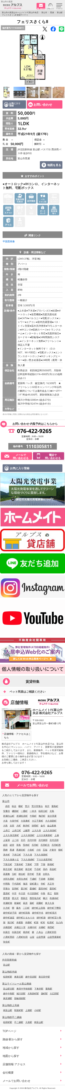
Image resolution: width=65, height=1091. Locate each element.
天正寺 (50, 883)
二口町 (26, 907)
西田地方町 (35, 898)
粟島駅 (48, 988)
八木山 (39, 932)
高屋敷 (6, 874)
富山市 (44, 12)
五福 (45, 849)
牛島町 (33, 815)
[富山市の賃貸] (18, 6)
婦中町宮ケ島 (54, 917)
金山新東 (51, 825)
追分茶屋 (52, 815)
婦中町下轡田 (54, 907)
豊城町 (33, 888)
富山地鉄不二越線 (12, 1017)
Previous (3, 59)
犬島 (52, 811)
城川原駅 (20, 993)
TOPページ (9, 1031)
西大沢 (15, 898)
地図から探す (11, 1056)
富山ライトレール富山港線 (16, 983)
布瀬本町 (54, 898)
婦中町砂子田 (10, 912)
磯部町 (15, 811)
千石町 (37, 869)
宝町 (14, 874)
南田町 (50, 927)
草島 (18, 844)
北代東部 (42, 840)
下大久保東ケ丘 (11, 859)
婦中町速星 (8, 917)
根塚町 (17, 903)
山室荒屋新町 (54, 936)
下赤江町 (16, 854)
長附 (56, 893)
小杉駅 (37, 1010)
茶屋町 (50, 878)
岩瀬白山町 (8, 815)
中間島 (6, 883)
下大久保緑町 (27, 859)
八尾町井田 (50, 932)
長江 (49, 893)
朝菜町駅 (18, 1010)
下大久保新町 (41, 854)
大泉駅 (28, 1022)
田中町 (30, 874)
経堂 (12, 844)
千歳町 (33, 878)
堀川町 (10, 922)
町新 (36, 922)
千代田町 (16, 883)
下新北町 (7, 864)
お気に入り (50, 8)
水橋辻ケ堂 (19, 927)
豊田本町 (42, 888)
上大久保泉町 (50, 830)
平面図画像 (9, 241)
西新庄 (24, 898)
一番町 (24, 811)
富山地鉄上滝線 (10, 1005)
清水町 (6, 854)
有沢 (47, 806)
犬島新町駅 (33, 993)
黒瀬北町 (20, 849)
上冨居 (6, 840)
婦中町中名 (37, 912)
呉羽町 (35, 844)
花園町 (39, 903)
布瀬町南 (7, 903)
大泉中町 (14, 820)
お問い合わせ (42, 104)
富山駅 (60, 12)
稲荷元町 (42, 811)
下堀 (43, 864)
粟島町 (54, 806)
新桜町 (50, 864)
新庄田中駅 (44, 976)
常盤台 (6, 888)
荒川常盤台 (37, 806)
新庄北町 (7, 869)
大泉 (5, 820)
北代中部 (31, 840)
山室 (32, 936)
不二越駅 (18, 1022)
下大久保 (27, 854)
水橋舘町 (7, 927)
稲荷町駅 (7, 976)
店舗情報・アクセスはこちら (17, 735)
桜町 (60, 849)
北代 (23, 840)
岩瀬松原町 (22, 815)
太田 (12, 825)
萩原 (25, 903)
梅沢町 (42, 815)
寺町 (43, 883)
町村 (43, 922)
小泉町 (30, 849)
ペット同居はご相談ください (28, 691)
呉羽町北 (45, 844)
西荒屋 (6, 898)
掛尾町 (35, 825)
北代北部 (54, 840)
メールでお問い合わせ (16, 1081)
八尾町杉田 (22, 936)
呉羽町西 (56, 844)
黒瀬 (52, 12)
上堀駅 (28, 1010)
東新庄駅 (18, 976)
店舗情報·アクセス (14, 1064)
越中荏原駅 (31, 976)
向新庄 (6, 932)
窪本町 (26, 844)
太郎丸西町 (8, 878)
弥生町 (6, 941)
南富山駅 (7, 1010)
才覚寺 (52, 849)
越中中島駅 (8, 993)
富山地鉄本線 (9, 971)
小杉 (38, 849)
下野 (36, 864)
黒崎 (5, 849)
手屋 (38, 874)
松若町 (50, 922)
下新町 (28, 864)
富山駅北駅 (8, 988)
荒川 (27, 806)
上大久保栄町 (27, 835)
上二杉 (15, 840)
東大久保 (49, 903)
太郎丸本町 (22, 878)
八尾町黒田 (8, 936)
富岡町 (15, 888)
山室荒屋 (40, 936)
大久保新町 (51, 820)
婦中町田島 (24, 912)
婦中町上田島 (38, 907)
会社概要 (8, 1072)
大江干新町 (37, 820)
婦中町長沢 (51, 912)
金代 (43, 825)
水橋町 (42, 927)
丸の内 (59, 922)
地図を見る (54, 165)
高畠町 (53, 869)
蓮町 (32, 903)
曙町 (20, 806)
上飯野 (26, 830)
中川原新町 (33, 893)
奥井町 (26, 825)
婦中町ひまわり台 (25, 917)
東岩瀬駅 (7, 998)
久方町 (6, 907)
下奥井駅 (38, 988)
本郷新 (19, 922)
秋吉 (14, 806)
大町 (18, 825)
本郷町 (28, 922)
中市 (14, 893)
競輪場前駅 (19, 998)
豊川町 (24, 888)
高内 (45, 869)
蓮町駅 (44, 993)
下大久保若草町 (44, 859)
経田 (5, 844)
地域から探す (11, 1047)
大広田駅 (54, 993)
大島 (5, 825)
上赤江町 (16, 830)
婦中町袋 (41, 917)
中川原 (22, 893)
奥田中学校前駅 (24, 988)
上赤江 (6, 830)
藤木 (18, 907)
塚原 (25, 883)
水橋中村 (32, 927)
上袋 (56, 835)
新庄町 (28, 869)
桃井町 (26, 932)
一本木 (33, 811)
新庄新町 (18, 869)
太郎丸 (46, 874)
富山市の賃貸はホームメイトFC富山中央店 (20, 12)
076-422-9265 (34, 431)
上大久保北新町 (11, 835)
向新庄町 (16, 932)
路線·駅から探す (13, 1039)
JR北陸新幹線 (9, 959)
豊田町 (53, 888)
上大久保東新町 (44, 835)
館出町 (22, 874)
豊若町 (6, 893)
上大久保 (36, 830)
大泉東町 (25, 820)
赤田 (7, 806)
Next (61, 59)
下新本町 (18, 864)
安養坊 (6, 811)
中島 (43, 893)
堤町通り (34, 883)
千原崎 (42, 878)
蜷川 (45, 898)
